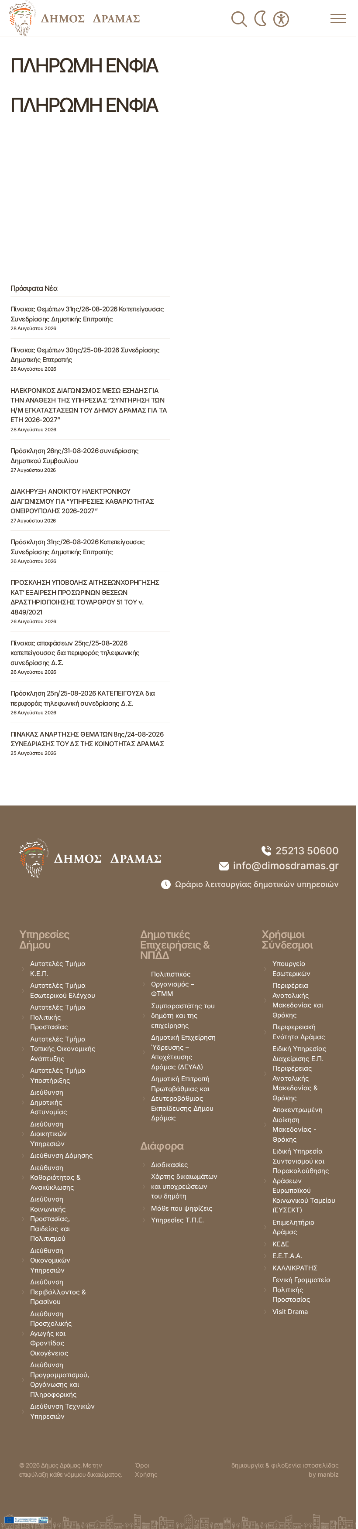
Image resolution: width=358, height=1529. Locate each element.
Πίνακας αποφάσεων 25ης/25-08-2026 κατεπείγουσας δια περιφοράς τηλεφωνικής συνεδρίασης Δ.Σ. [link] (75, 653)
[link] (74, 18)
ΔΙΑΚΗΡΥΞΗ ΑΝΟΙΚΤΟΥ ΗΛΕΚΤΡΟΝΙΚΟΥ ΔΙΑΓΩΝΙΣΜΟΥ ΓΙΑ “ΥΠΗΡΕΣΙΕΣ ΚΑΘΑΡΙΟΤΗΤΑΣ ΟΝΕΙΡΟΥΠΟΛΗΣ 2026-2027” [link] (82, 501)
